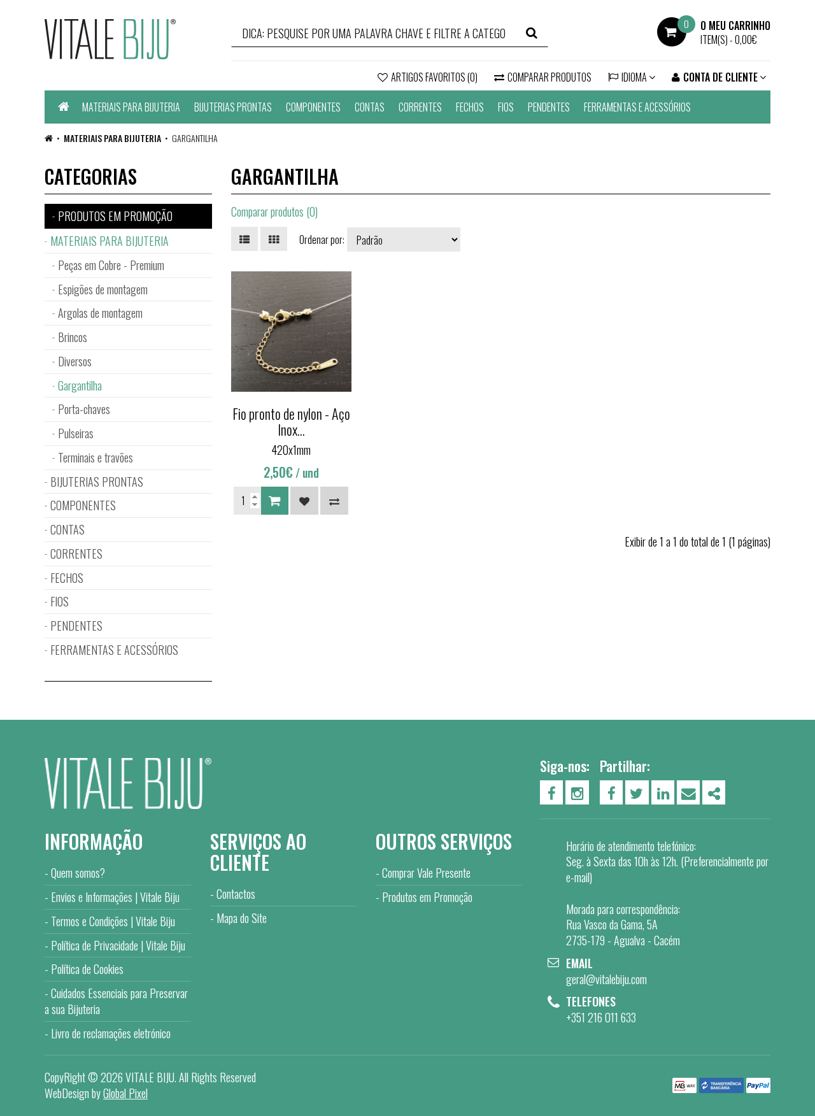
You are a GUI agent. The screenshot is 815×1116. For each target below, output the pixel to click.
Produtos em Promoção (427, 897)
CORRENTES (420, 107)
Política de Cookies (87, 969)
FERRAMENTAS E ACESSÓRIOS (637, 107)
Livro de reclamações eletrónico (111, 1033)
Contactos (235, 893)
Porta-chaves (84, 409)
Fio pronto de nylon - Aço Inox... (291, 421)
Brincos (72, 337)
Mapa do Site (241, 918)
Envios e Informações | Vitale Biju (115, 897)
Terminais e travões (95, 457)
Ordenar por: (321, 239)
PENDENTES (549, 107)
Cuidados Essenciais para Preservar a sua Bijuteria (116, 1001)
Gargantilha (195, 138)
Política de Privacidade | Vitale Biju (118, 945)
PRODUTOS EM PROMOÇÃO (115, 216)
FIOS (506, 107)
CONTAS (370, 107)
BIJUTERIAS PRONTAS (233, 107)
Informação (94, 841)
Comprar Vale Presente (426, 872)
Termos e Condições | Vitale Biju (113, 921)
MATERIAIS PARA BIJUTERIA (131, 107)
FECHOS (470, 107)
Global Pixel (125, 1093)
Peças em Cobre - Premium (111, 265)
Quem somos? (78, 872)
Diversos (75, 361)
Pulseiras (76, 433)
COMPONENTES (313, 107)
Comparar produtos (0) (274, 211)
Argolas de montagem (100, 312)
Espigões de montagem (103, 289)
